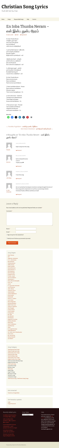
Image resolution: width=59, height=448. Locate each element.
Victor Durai (10, 333)
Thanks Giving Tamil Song (13, 351)
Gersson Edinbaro (12, 277)
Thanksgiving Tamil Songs (14, 349)
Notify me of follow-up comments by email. (19, 238)
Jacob (9, 284)
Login (9, 402)
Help (28, 19)
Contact (34, 19)
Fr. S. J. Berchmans (12, 260)
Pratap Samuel (11, 309)
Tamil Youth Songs (12, 364)
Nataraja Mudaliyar (12, 303)
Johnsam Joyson (12, 290)
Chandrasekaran (11, 263)
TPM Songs (10, 368)
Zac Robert (10, 338)
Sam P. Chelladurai (12, 324)
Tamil (17, 34)
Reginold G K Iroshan (12, 319)
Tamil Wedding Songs (13, 356)
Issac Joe (10, 282)
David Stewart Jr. (12, 269)
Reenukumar (11, 317)
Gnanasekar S (11, 279)
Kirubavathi (10, 297)
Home (3, 19)
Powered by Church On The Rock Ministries (16, 445)
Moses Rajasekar (12, 301)
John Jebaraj (11, 289)
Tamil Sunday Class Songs (14, 352)
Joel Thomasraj (11, 287)
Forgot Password (12, 403)
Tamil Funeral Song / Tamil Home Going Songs (18, 378)
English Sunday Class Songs (14, 359)
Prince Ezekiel (11, 311)
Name (8, 228)
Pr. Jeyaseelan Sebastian (13, 285)
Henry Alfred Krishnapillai (13, 280)
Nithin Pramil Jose (12, 305)
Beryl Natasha (11, 261)
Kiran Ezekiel (11, 295)
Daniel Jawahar (11, 266)
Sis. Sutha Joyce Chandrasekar (15, 332)
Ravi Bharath (11, 316)
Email (8, 232)
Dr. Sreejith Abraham (12, 329)
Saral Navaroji (11, 325)
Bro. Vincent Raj (11, 335)
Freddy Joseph (11, 276)
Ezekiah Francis (11, 274)
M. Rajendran (11, 313)
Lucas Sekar (10, 300)
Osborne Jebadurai (12, 306)
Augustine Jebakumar (13, 258)
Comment (9, 211)
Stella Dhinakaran (12, 330)
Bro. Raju (10, 314)
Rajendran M (24, 34)
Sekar (9, 327)
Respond (19, 150)
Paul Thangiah (11, 308)
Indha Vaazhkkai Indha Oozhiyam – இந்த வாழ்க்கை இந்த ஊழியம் (9, 420)
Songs (9, 19)
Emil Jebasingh (11, 272)
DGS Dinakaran (11, 271)
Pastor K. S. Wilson (12, 298)
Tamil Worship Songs (12, 354)
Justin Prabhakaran (12, 293)
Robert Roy (10, 322)
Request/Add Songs (19, 19)
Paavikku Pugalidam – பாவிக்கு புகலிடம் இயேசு (21, 126)
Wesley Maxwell (11, 337)
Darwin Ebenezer (12, 268)
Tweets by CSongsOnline (13, 393)
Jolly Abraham (11, 292)
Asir (9, 256)
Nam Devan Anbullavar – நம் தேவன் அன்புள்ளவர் (37, 129)
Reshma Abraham (12, 321)
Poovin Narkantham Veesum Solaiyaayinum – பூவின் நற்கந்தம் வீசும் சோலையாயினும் (10, 426)
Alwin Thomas (11, 255)
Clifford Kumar (11, 264)
